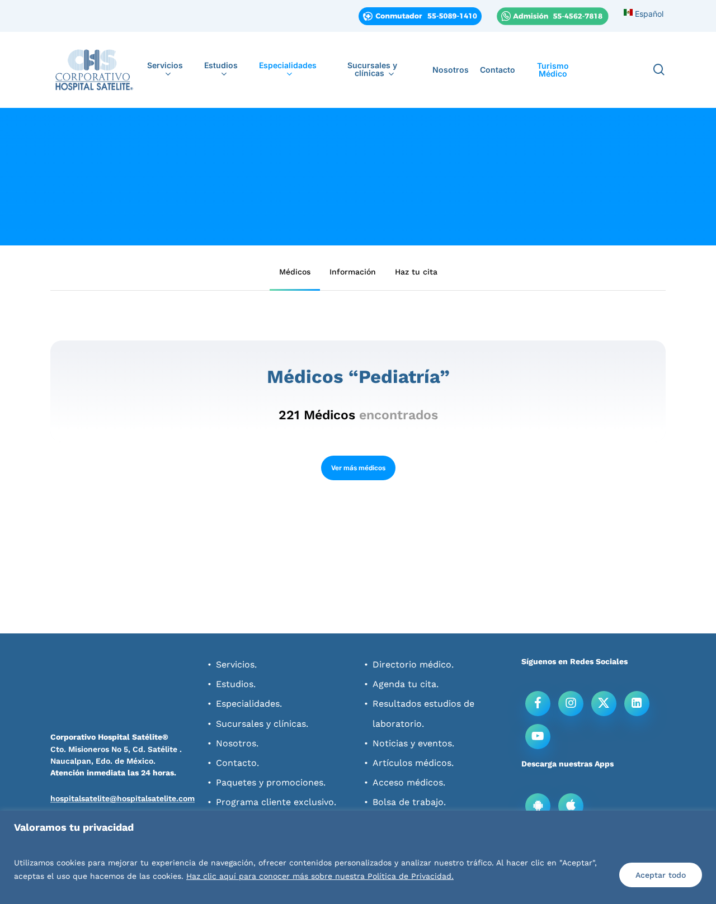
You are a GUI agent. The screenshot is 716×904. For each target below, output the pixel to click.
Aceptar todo (660, 874)
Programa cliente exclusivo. (276, 802)
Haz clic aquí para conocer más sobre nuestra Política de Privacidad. (320, 876)
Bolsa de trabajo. (409, 802)
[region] (358, 857)
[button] (295, 272)
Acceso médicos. (409, 782)
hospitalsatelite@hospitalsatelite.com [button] (122, 798)
